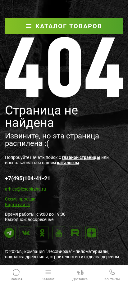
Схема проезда (20, 199)
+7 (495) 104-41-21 (89, 4)
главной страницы (81, 157)
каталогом (68, 162)
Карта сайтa (17, 204)
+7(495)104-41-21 (27, 178)
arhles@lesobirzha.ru (25, 189)
